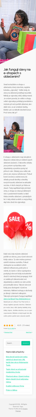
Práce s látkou (11, 390)
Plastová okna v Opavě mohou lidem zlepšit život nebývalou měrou (17, 379)
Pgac (5, 16)
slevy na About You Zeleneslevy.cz (17, 299)
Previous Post (8, 332)
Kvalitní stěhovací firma (15, 386)
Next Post (29, 332)
